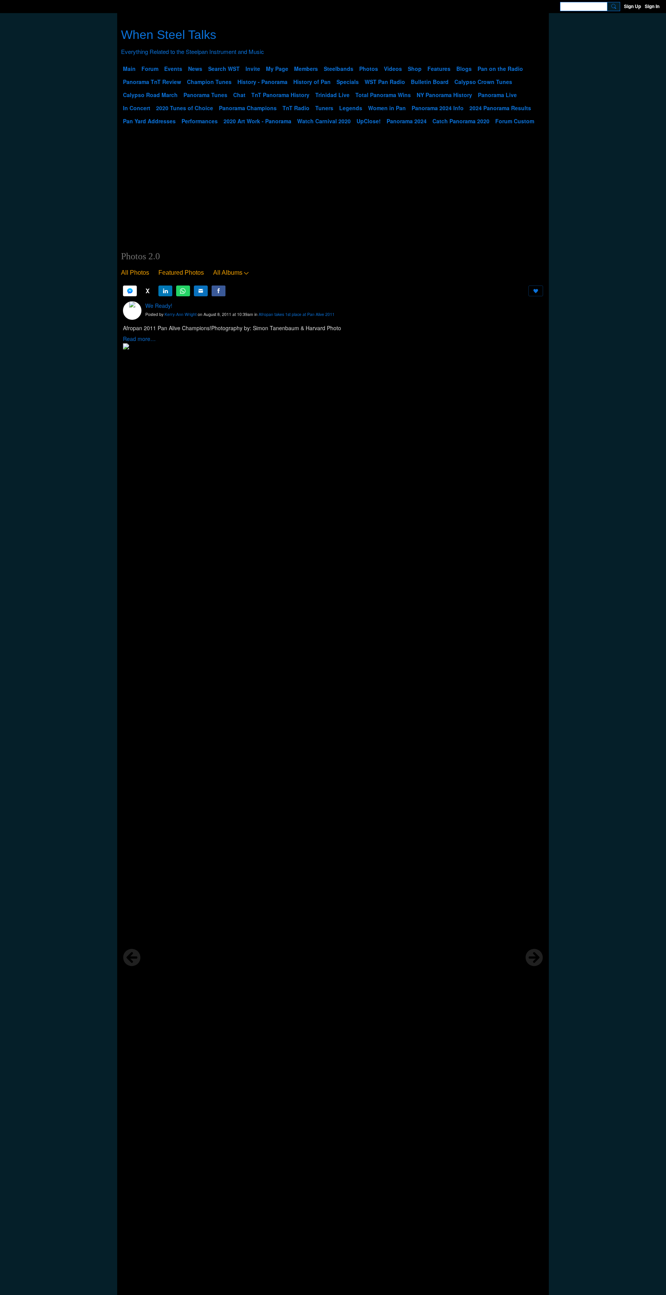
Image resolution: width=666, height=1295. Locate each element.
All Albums (227, 272)
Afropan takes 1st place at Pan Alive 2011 (297, 314)
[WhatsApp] (183, 291)
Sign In (652, 6)
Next (534, 957)
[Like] (535, 291)
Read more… (139, 338)
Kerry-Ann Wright (181, 314)
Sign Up (632, 6)
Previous (132, 957)
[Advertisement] (333, 193)
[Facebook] (218, 291)
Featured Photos (181, 272)
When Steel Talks (168, 35)
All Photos (135, 272)
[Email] (201, 291)
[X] (148, 291)
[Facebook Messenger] (130, 291)
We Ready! (158, 305)
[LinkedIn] (165, 291)
